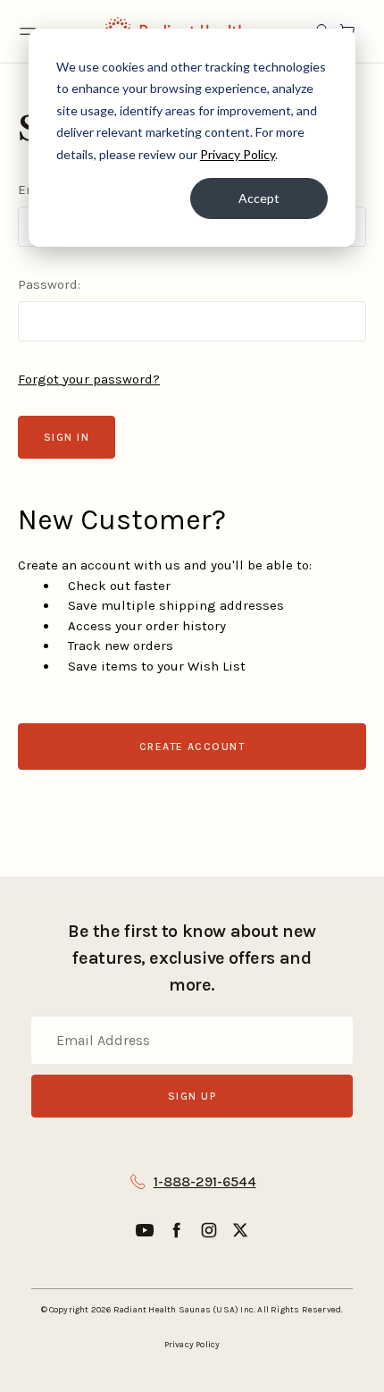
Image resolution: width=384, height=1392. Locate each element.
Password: (49, 284)
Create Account (192, 746)
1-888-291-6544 (205, 1181)
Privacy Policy (237, 154)
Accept (259, 198)
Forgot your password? (89, 379)
